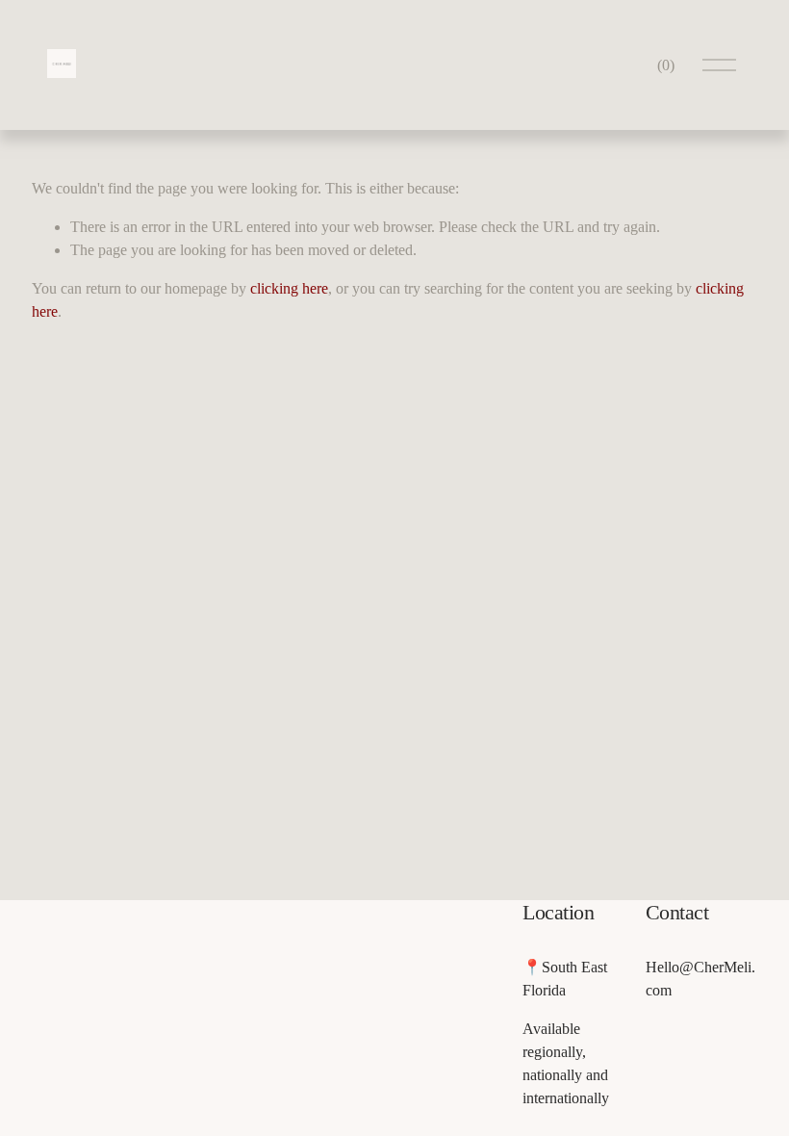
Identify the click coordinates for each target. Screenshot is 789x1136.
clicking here (289, 288)
